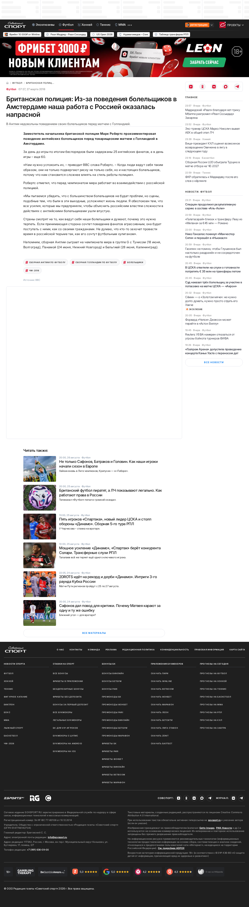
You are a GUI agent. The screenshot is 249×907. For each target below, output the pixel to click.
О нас (60, 649)
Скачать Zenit (160, 735)
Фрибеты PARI (110, 751)
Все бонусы (60, 673)
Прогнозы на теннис (213, 689)
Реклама (111, 649)
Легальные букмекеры (67, 720)
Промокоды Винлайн (115, 720)
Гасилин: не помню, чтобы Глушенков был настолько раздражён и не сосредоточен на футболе (213, 252)
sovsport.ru (214, 820)
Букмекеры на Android (67, 743)
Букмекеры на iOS (64, 751)
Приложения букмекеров (167, 664)
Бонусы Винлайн (113, 673)
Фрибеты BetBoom (113, 774)
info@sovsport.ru (57, 837)
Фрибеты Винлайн (113, 767)
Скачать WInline (161, 681)
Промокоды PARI (112, 712)
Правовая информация (209, 649)
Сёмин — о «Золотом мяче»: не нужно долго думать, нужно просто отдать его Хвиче (211, 301)
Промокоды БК (111, 697)
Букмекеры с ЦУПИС (65, 735)
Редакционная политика (138, 649)
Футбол (11, 89)
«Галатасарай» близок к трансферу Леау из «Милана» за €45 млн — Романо (213, 221)
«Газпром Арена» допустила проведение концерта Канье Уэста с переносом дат (213, 351)
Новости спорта (14, 664)
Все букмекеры (63, 712)
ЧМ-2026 (9, 743)
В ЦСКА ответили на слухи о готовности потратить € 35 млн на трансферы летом (212, 269)
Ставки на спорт (63, 664)
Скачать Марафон (162, 704)
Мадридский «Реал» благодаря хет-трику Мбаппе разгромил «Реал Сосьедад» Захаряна (212, 114)
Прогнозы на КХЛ (211, 720)
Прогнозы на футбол (213, 673)
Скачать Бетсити (162, 720)
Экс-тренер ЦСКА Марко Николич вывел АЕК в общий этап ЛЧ (212, 130)
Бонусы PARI (109, 689)
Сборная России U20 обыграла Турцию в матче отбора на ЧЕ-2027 (212, 164)
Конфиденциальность (174, 649)
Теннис (8, 689)
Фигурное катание (15, 697)
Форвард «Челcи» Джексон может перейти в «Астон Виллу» (208, 321)
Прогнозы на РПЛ (211, 712)
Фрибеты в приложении (68, 681)
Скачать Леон (159, 712)
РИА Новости (224, 827)
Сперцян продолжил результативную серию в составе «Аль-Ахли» (210, 206)
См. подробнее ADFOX (171, 848)
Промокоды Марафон (116, 735)
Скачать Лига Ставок (164, 728)
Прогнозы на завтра (213, 728)
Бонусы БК (109, 664)
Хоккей (8, 681)
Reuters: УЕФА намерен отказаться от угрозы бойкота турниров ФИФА (210, 336)
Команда (94, 649)
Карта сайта (237, 649)
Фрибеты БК (109, 743)
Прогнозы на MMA (211, 704)
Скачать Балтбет (161, 743)
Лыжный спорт (13, 728)
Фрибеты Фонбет (112, 759)
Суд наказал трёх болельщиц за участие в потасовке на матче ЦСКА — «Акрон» (213, 284)
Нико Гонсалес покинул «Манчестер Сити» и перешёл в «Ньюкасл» (209, 236)
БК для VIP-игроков (65, 728)
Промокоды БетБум (114, 728)
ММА (7, 720)
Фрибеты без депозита (67, 697)
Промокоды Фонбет (115, 704)
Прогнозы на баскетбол (215, 697)
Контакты (76, 649)
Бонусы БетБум (112, 681)
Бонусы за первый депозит (70, 704)
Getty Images (207, 827)
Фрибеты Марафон (113, 782)
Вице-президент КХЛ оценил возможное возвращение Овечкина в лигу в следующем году (212, 147)
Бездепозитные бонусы (68, 689)
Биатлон (9, 704)
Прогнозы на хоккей (213, 681)
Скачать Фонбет (161, 697)
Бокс (7, 712)
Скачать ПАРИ (159, 673)
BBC (37, 279)
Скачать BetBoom (162, 689)
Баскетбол (11, 735)
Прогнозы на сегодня (214, 664)
